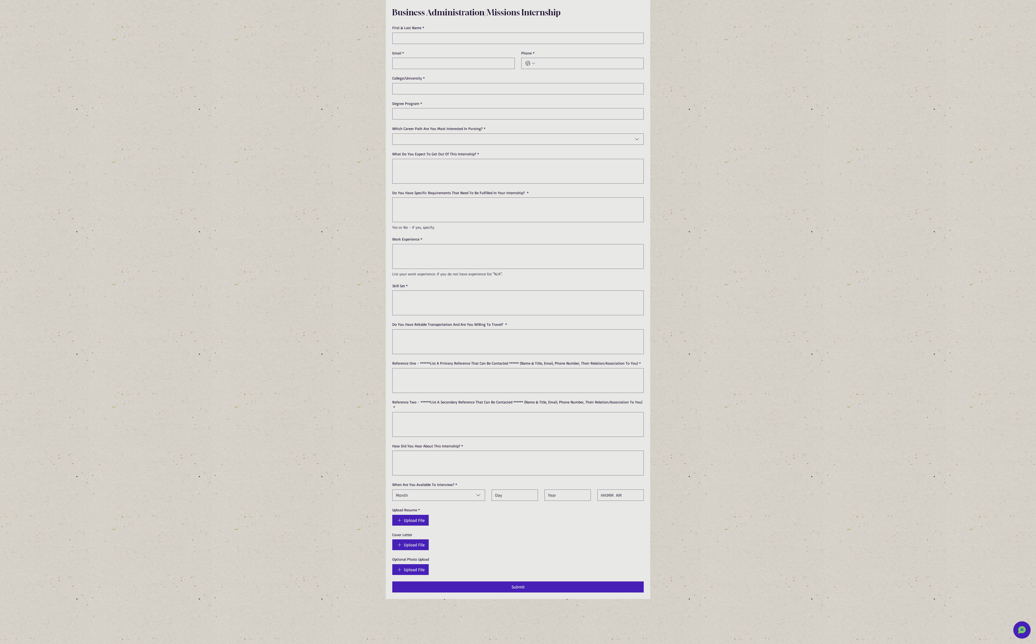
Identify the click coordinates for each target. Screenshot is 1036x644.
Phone (527, 53)
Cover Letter (402, 534)
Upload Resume (406, 510)
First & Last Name (408, 27)
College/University (408, 78)
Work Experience (407, 239)
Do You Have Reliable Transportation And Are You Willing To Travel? (449, 324)
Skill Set (400, 285)
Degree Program (407, 103)
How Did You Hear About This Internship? (427, 446)
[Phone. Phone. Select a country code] (530, 63)
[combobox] (518, 139)
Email (398, 53)
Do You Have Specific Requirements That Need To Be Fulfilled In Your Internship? (460, 192)
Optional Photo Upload (410, 559)
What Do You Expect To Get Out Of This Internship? (435, 154)
